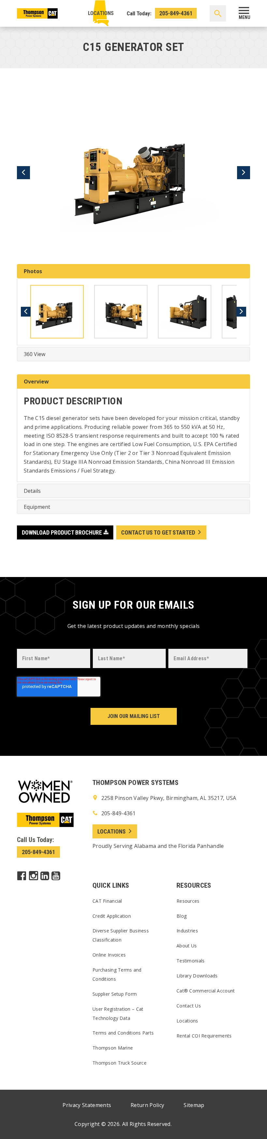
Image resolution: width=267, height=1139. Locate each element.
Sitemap (194, 1105)
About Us (186, 946)
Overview (36, 381)
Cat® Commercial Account (205, 991)
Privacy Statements (87, 1105)
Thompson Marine (112, 1048)
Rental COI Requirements (204, 1036)
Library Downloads (197, 976)
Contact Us (188, 1006)
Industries (187, 931)
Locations (101, 13)
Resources (188, 901)
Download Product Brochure (62, 532)
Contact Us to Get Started (158, 532)
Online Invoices (109, 955)
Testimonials (190, 961)
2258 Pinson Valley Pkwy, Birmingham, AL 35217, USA (168, 798)
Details (32, 490)
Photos (33, 271)
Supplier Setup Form (114, 994)
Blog (181, 916)
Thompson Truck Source (119, 1063)
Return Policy (147, 1105)
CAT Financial (107, 901)
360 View (34, 354)
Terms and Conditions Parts (123, 1033)
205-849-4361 (175, 13)
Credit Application (111, 916)
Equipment (37, 506)
